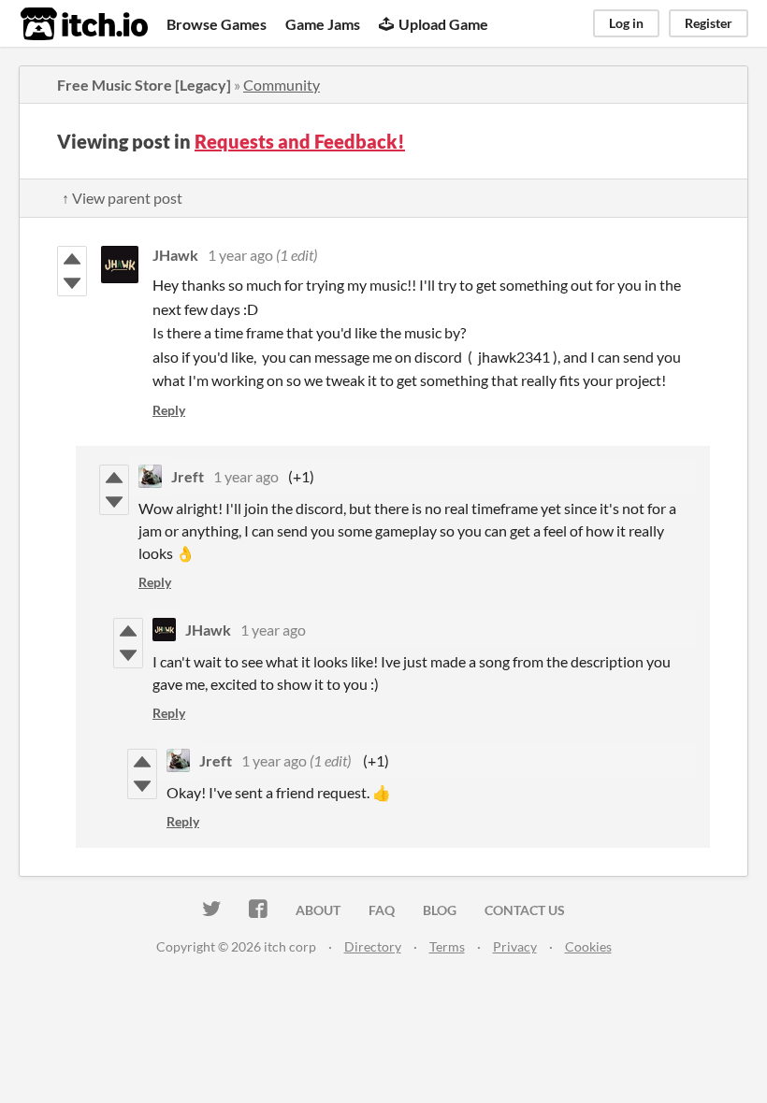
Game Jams (322, 24)
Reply (168, 410)
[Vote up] (72, 259)
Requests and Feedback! (300, 141)
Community (281, 84)
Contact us (525, 910)
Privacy (515, 946)
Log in (626, 23)
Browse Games (216, 24)
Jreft (187, 476)
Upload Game (443, 24)
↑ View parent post (122, 198)
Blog (439, 910)
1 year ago (240, 255)
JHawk (175, 255)
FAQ (382, 910)
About (318, 910)
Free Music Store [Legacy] (144, 84)
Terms (447, 946)
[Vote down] (72, 283)
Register (708, 23)
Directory (372, 946)
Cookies (588, 946)
